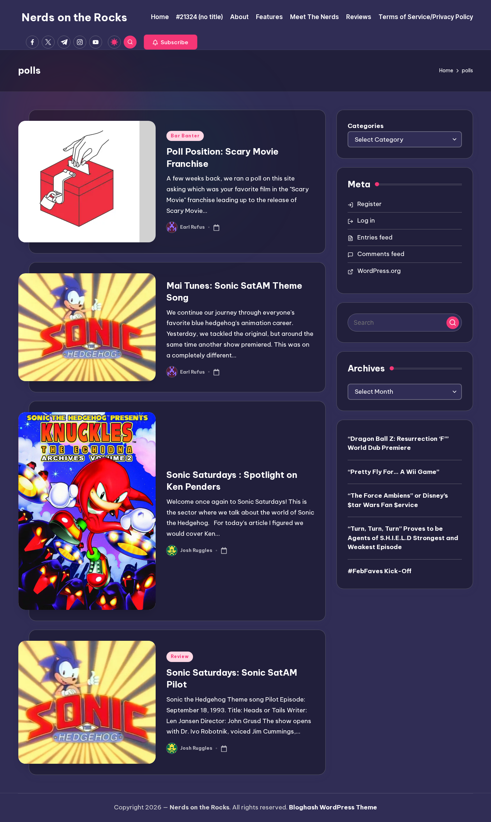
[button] (170, 42)
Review (180, 656)
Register (369, 204)
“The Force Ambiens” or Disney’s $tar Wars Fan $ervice (398, 500)
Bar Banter (185, 135)
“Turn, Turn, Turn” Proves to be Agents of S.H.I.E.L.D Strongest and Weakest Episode (403, 538)
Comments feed (380, 254)
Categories (366, 126)
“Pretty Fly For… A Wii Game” (393, 472)
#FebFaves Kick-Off (380, 571)
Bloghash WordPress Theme (333, 807)
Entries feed (375, 237)
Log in (366, 220)
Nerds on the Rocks (74, 17)
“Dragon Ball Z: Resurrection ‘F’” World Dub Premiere (398, 443)
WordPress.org (379, 271)
